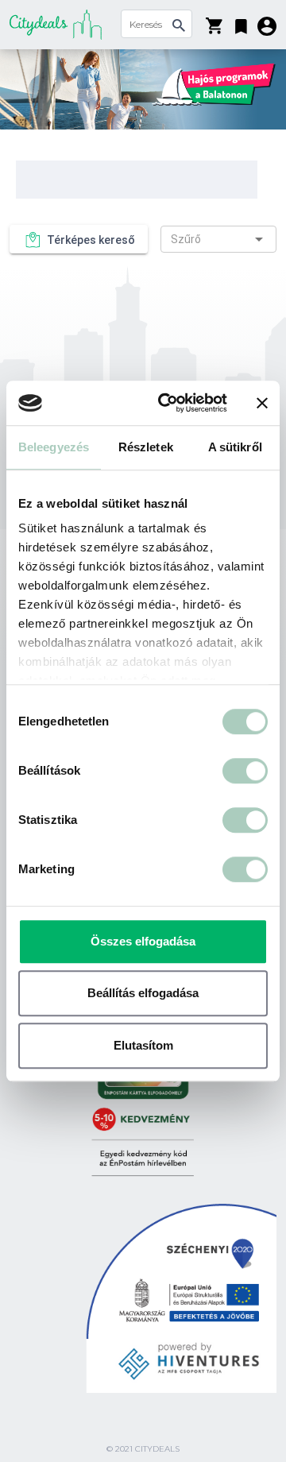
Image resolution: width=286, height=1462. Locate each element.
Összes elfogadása (143, 941)
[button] (241, 23)
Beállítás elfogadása (143, 993)
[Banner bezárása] (262, 402)
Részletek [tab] (145, 447)
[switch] (245, 770)
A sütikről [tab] (235, 447)
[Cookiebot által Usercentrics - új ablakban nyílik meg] (167, 403)
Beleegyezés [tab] (53, 447)
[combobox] (218, 239)
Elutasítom (143, 1045)
